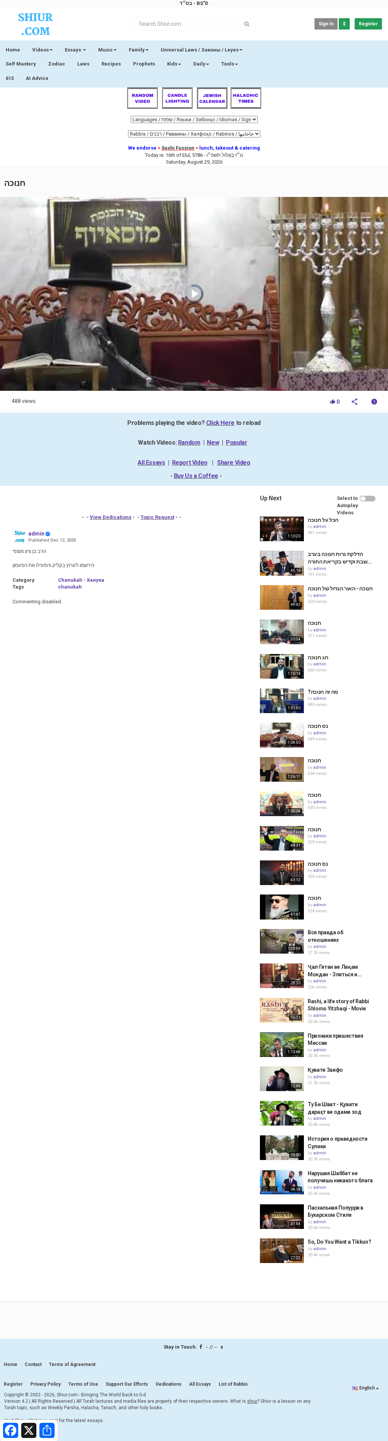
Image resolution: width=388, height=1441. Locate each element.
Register (368, 24)
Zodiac (56, 64)
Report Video (190, 462)
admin (36, 534)
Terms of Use (83, 1384)
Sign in (326, 24)
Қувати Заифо (325, 1070)
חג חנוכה (318, 657)
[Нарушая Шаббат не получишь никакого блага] (282, 1182)
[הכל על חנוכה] (282, 529)
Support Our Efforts (127, 1384)
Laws (83, 64)
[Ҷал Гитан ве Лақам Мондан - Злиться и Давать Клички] (282, 975)
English (367, 1388)
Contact (33, 1364)
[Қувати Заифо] (282, 1078)
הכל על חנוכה (323, 520)
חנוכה (314, 623)
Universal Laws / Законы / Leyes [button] (200, 50)
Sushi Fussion (177, 148)
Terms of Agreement (72, 1364)
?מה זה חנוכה (323, 692)
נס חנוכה (318, 726)
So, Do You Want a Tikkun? (339, 1242)
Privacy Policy (45, 1384)
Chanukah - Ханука (81, 580)
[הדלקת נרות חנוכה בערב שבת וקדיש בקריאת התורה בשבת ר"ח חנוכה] (282, 563)
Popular (236, 442)
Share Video (233, 462)
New (213, 442)
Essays (73, 50)
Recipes (111, 64)
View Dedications (110, 517)
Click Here (220, 422)
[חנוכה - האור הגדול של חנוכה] (282, 597)
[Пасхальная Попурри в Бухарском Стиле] (282, 1216)
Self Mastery (21, 64)
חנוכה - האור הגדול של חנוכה (340, 588)
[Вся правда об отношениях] (282, 941)
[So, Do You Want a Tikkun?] (282, 1250)
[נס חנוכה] (282, 735)
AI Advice (37, 78)
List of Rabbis (233, 1384)
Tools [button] (227, 64)
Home (13, 50)
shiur (252, 1401)
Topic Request (157, 517)
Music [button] (105, 50)
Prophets (144, 64)
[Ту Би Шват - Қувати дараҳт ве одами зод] (282, 1113)
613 (10, 78)
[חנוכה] (282, 632)
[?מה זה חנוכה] (282, 700)
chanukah (70, 587)
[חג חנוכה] (282, 666)
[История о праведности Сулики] (282, 1147)
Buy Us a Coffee (196, 475)
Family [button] (137, 50)
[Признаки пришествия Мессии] (282, 1044)
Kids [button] (172, 64)
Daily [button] (199, 64)
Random (189, 442)
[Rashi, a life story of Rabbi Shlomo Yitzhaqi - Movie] (282, 1010)
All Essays (151, 462)
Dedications (168, 1384)
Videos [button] (40, 50)
